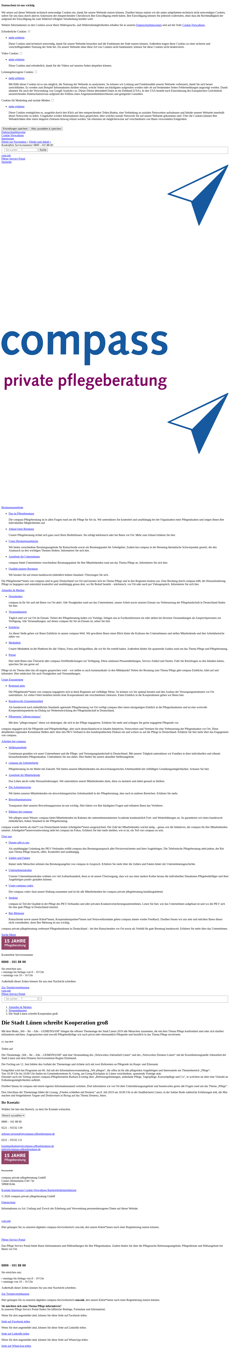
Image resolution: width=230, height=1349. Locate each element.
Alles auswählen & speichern (46, 128)
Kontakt (6, 1190)
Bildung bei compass (20, 811)
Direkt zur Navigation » (14, 141)
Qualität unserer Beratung (23, 568)
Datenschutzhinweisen (149, 25)
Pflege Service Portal (13, 158)
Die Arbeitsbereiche (20, 787)
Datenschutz (8, 1202)
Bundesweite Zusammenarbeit (26, 701)
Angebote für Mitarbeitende (24, 775)
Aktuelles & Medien (20, 1007)
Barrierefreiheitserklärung (61, 1190)
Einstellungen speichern (15, 128)
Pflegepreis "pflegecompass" (25, 716)
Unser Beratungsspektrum (23, 541)
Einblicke (14, 627)
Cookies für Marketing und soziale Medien (26, 100)
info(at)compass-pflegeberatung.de (21, 1149)
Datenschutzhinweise (13, 132)
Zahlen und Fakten (19, 857)
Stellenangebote (18, 747)
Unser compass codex (21, 885)
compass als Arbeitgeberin (23, 762)
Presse (12, 654)
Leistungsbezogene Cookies (17, 72)
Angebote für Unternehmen (24, 556)
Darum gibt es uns (19, 842)
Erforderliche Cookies (14, 31)
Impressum (7, 138)
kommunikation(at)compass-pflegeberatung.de (27, 1146)
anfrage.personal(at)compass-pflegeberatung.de (28, 1133)
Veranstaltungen (18, 611)
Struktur (13, 897)
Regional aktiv (17, 685)
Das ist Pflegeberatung (21, 513)
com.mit (6, 155)
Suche (43, 150)
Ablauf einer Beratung (21, 528)
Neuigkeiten (15, 596)
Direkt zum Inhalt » (40, 141)
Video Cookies (10, 53)
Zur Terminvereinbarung (15, 987)
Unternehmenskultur (20, 870)
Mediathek (15, 642)
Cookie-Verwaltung (193, 25)
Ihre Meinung (16, 913)
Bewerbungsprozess (20, 799)
